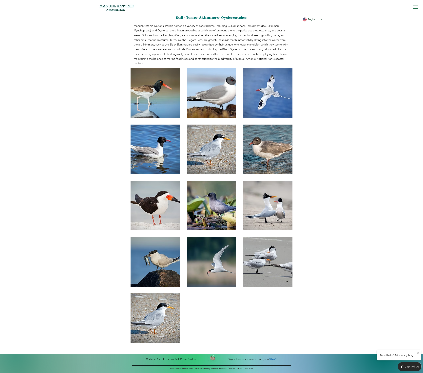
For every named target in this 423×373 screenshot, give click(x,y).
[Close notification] (418, 352)
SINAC (272, 359)
